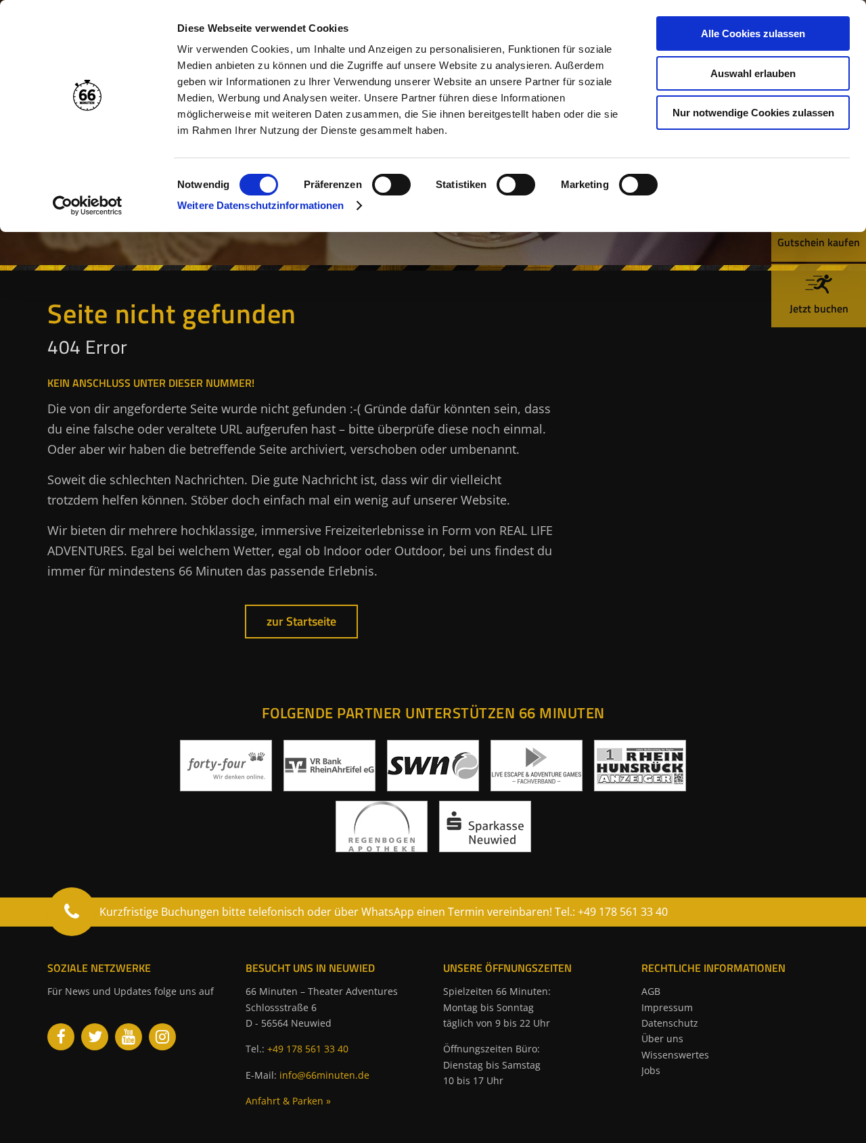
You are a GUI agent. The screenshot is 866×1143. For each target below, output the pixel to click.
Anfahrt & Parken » (288, 1100)
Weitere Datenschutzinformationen (260, 205)
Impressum (667, 1007)
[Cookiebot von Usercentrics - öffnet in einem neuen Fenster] (87, 205)
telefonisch (276, 911)
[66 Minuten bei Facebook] (60, 1036)
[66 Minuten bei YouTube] (128, 1036)
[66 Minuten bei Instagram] (162, 1036)
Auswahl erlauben (753, 73)
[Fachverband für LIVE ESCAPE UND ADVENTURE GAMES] (536, 786)
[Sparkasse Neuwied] (485, 847)
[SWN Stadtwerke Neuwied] (433, 786)
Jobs (650, 1070)
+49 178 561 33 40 (307, 1048)
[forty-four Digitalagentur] (226, 786)
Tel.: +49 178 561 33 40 (611, 911)
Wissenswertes (675, 1054)
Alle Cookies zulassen (753, 33)
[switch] (391, 184)
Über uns (662, 1038)
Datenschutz (669, 1023)
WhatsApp (387, 911)
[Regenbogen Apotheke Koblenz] (381, 847)
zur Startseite (301, 621)
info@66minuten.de (324, 1075)
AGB (650, 991)
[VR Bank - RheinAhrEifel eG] (329, 786)
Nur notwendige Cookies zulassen (753, 112)
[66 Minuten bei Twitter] (94, 1036)
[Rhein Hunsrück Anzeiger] (640, 786)
